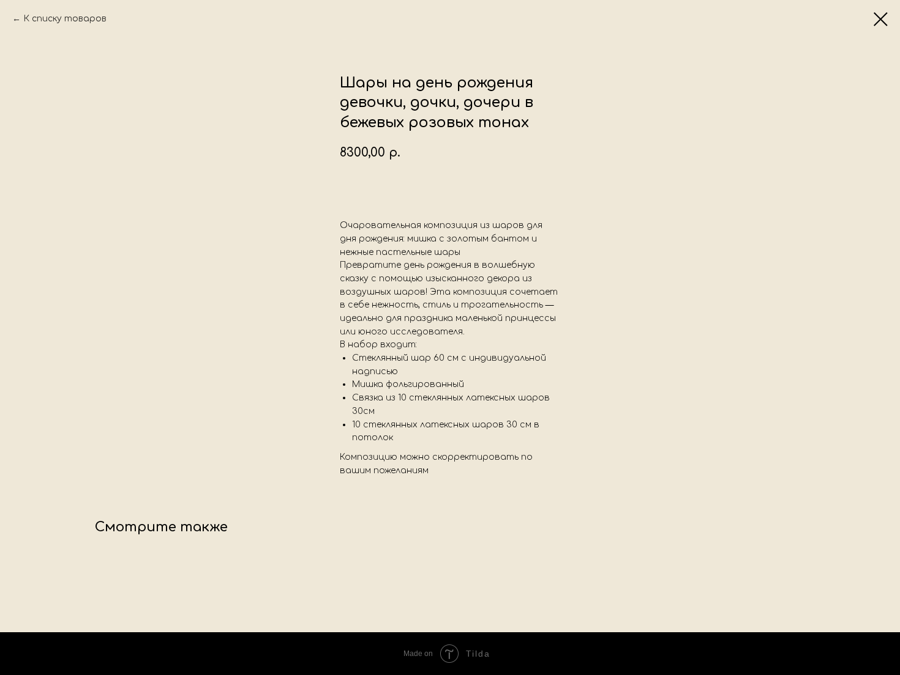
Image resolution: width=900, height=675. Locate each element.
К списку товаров (65, 18)
